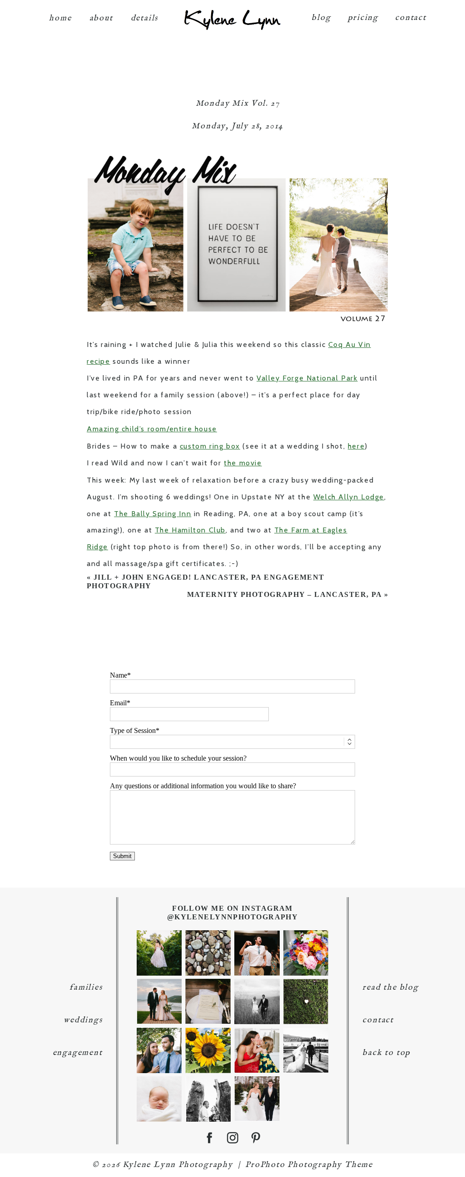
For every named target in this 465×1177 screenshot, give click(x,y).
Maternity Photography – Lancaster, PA (284, 594)
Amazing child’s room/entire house (152, 429)
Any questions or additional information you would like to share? (203, 786)
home (60, 18)
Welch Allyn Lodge (348, 497)
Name (118, 675)
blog (321, 18)
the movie (243, 463)
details (144, 18)
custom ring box (210, 446)
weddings (83, 1020)
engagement (78, 1053)
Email (118, 703)
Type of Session (133, 730)
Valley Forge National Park (307, 378)
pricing (363, 18)
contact (410, 18)
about (101, 18)
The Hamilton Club (190, 530)
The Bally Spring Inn (152, 513)
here (356, 446)
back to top (386, 1053)
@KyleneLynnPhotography (232, 917)
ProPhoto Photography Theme (309, 1165)
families (85, 987)
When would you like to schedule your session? (178, 758)
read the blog (390, 987)
